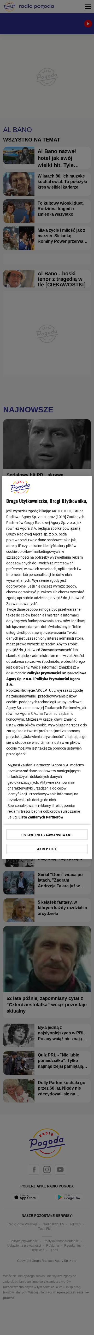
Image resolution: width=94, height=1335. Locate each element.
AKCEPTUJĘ (47, 849)
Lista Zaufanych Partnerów (41, 817)
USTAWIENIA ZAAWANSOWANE (46, 835)
